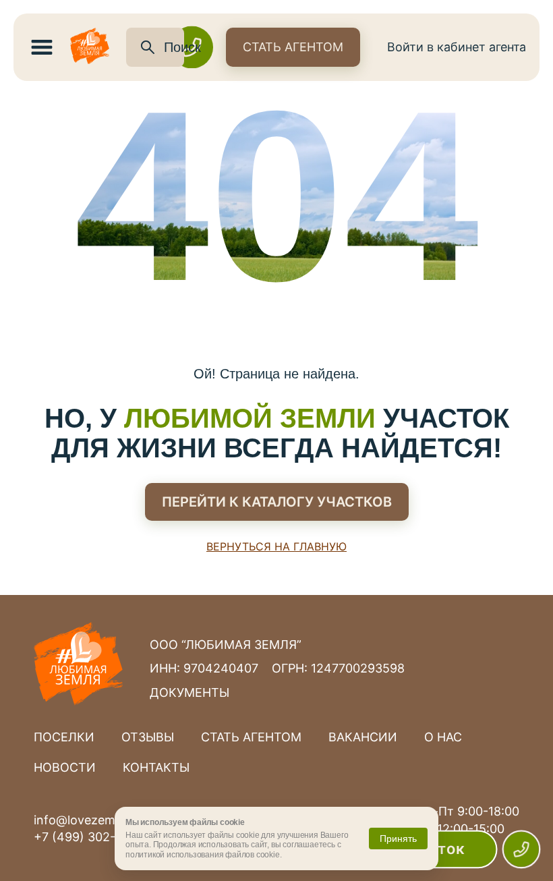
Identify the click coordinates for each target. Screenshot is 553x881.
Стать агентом (293, 47)
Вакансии (362, 737)
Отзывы (147, 737)
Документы (189, 692)
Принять (398, 838)
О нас (443, 737)
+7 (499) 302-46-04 (93, 837)
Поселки (64, 737)
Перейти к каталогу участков (277, 502)
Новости (65, 767)
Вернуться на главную (276, 546)
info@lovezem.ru (82, 820)
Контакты (156, 767)
